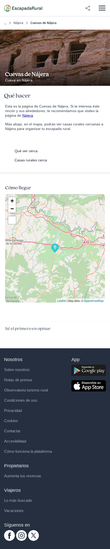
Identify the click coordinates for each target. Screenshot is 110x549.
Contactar (12, 431)
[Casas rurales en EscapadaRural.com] (23, 8)
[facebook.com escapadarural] (9, 540)
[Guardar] (104, 35)
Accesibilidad (15, 441)
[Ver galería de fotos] (104, 80)
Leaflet (61, 301)
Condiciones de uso (20, 400)
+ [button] (12, 201)
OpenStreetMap (94, 301)
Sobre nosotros (17, 369)
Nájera (18, 23)
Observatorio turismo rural (26, 390)
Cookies (11, 421)
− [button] (12, 209)
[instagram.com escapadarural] (21, 540)
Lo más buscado (18, 500)
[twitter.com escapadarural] (33, 540)
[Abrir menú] (102, 8)
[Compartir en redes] (88, 8)
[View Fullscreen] (12, 220)
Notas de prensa (18, 380)
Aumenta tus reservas (22, 476)
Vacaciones (14, 510)
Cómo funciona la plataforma (28, 451)
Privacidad (13, 410)
